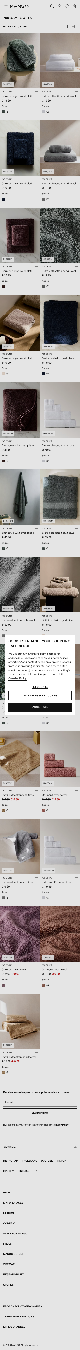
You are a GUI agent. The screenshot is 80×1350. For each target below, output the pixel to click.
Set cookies (40, 687)
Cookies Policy (17, 678)
